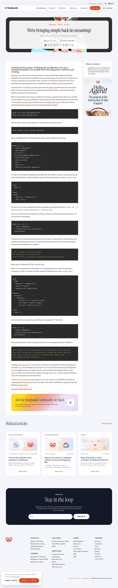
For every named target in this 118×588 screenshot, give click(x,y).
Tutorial (60, 24)
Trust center (99, 559)
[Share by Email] (69, 45)
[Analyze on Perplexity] (48, 45)
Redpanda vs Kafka (37, 562)
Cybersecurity (57, 567)
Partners (97, 549)
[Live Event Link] (98, 97)
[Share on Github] (58, 45)
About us (98, 541)
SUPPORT (100, 3)
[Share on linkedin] (66, 45)
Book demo (95, 8)
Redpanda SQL (35, 549)
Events (75, 546)
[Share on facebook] (64, 45)
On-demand (77, 549)
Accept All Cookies (29, 580)
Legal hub (98, 556)
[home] (11, 8)
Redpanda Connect (37, 546)
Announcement (13, 434)
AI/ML (54, 546)
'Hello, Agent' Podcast (80, 551)
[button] (52, 8)
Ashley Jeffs (52, 41)
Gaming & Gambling (58, 564)
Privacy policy (85, 578)
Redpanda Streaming (37, 544)
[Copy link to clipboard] (72, 45)
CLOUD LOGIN (92, 3)
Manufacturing (57, 559)
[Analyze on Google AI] (52, 45)
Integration (52, 24)
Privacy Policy (15, 576)
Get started (107, 8)
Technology (56, 557)
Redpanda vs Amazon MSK (39, 559)
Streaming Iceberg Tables (60, 541)
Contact (97, 554)
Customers (98, 544)
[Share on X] (60, 45)
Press (96, 546)
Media (54, 562)
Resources (76, 544)
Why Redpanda (78, 541)
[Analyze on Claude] (54, 45)
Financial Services (58, 554)
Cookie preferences (74, 578)
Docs (75, 556)
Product (66, 24)
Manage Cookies (11, 580)
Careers (97, 551)
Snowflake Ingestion (58, 544)
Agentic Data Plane (37, 541)
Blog (74, 554)
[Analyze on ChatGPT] (46, 45)
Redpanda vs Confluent (38, 557)
